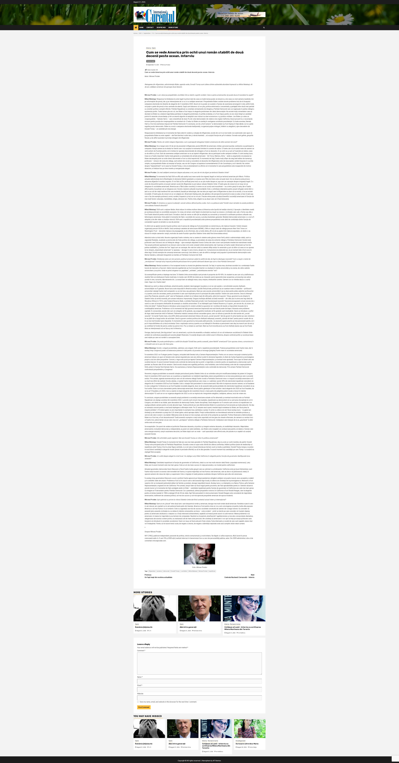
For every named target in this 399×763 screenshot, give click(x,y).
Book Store (173, 27)
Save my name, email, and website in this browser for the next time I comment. (168, 702)
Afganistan (152, 571)
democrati (166, 571)
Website (140, 694)
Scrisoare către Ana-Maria (247, 744)
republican (212, 571)
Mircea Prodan (166, 65)
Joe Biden (184, 571)
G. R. (150, 630)
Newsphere (206, 761)
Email (139, 685)
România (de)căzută (143, 627)
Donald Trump (175, 571)
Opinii (154, 48)
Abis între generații (188, 627)
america (159, 571)
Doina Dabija (253, 747)
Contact (150, 27)
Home (141, 27)
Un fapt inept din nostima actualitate (158, 576)
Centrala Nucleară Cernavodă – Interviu (239, 576)
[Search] (264, 28)
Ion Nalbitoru (241, 633)
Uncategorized (240, 741)
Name (140, 677)
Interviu (148, 48)
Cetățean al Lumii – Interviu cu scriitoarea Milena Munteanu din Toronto (242, 628)
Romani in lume (235, 624)
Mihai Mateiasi (193, 571)
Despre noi (161, 27)
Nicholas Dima (197, 630)
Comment (141, 651)
